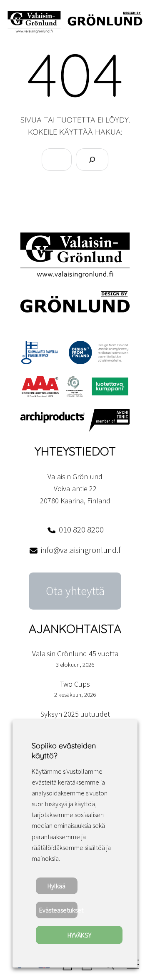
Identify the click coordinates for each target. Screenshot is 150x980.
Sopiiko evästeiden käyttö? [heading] (64, 750)
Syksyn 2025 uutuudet (75, 714)
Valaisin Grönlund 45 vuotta (75, 653)
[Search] (92, 159)
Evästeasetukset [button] (58, 910)
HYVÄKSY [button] (79, 935)
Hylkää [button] (56, 886)
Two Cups (75, 684)
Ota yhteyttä (75, 590)
